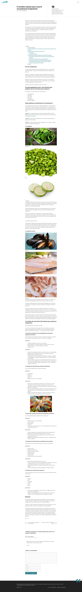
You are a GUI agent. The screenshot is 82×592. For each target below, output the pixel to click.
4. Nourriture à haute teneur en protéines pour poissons (40, 61)
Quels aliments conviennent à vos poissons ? (36, 51)
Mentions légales (53, 587)
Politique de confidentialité (61, 587)
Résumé (29, 64)
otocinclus (28, 116)
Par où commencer (31, 47)
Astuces (27, 518)
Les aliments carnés (33, 53)
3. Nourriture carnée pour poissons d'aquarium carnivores (40, 60)
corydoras (33, 116)
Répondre (28, 545)
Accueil (49, 587)
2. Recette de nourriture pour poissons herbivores (38, 59)
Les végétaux (31, 52)
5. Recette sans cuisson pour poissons (36, 62)
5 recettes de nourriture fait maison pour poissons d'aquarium (40, 55)
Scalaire (26, 119)
